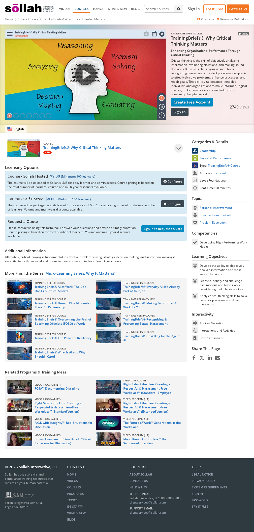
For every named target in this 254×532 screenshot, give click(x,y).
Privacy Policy (203, 481)
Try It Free (214, 8)
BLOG (135, 8)
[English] (16, 129)
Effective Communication (217, 215)
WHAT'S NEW (117, 8)
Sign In (180, 111)
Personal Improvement (216, 208)
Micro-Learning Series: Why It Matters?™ (81, 273)
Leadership (208, 151)
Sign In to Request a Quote (163, 229)
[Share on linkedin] (209, 358)
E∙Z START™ (75, 507)
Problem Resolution (213, 222)
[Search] (178, 8)
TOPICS (98, 8)
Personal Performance (215, 158)
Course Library (28, 19)
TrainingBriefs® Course (224, 165)
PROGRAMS (75, 494)
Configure (174, 181)
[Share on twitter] (201, 358)
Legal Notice (202, 474)
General (220, 173)
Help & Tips (138, 487)
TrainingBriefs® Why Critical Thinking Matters (73, 19)
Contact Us (138, 481)
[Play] (178, 148)
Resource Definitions (234, 19)
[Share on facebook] (193, 358)
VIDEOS (64, 8)
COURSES (81, 8)
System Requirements (209, 487)
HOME (71, 474)
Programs (208, 19)
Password (200, 500)
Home (9, 19)
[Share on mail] (217, 358)
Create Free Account (192, 102)
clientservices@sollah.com (147, 502)
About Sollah (140, 474)
